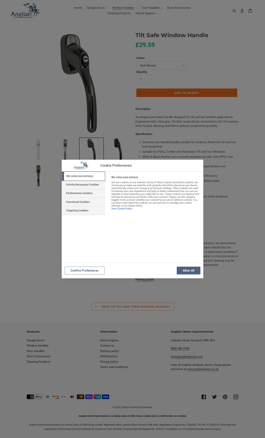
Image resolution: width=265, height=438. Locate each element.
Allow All (188, 270)
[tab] (83, 176)
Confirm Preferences (85, 270)
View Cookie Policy (121, 208)
